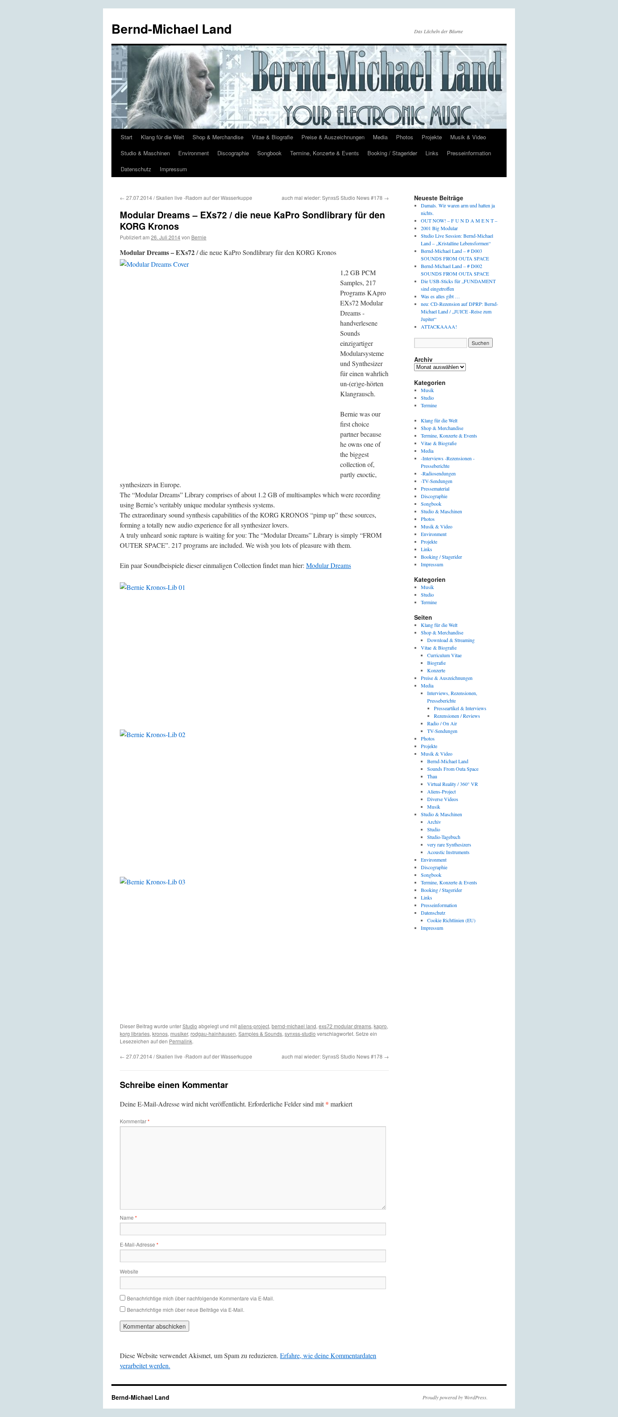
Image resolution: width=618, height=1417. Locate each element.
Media (380, 137)
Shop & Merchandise (218, 137)
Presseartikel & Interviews (460, 708)
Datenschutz (136, 169)
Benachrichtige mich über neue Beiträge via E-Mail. (185, 1309)
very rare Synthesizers (449, 844)
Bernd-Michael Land (171, 28)
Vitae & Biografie (272, 137)
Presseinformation (469, 153)
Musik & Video (468, 137)
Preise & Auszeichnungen (332, 137)
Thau (432, 776)
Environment (193, 153)
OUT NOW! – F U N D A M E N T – (459, 220)
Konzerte (436, 670)
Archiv (434, 821)
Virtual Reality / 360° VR (452, 783)
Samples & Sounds (260, 1033)
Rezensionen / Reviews (457, 715)
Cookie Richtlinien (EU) (451, 920)
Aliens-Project (441, 791)
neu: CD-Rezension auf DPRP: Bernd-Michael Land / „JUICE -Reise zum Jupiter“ (459, 311)
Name (128, 1217)
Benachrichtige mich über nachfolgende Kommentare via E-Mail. (200, 1298)
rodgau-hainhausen (213, 1033)
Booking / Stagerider (392, 153)
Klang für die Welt (162, 137)
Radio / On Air (442, 723)
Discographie (233, 153)
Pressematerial (435, 488)
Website (129, 1271)
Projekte (432, 137)
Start (126, 137)
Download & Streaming (451, 640)
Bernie (198, 237)
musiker (179, 1033)
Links (431, 153)
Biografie (436, 662)
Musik (427, 390)
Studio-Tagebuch (443, 836)
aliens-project (253, 1026)
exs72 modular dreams (345, 1026)
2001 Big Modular (439, 228)
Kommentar (135, 1121)
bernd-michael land (294, 1026)
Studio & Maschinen (145, 153)
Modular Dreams (328, 565)
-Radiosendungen (438, 473)
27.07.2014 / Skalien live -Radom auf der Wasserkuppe (186, 197)
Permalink (180, 1041)
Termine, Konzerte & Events (324, 153)
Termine (429, 405)
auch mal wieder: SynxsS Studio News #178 (335, 197)
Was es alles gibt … (440, 296)
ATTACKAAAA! (439, 326)
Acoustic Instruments (448, 852)
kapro (380, 1026)
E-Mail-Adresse (139, 1244)
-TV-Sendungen (436, 481)
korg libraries (135, 1033)
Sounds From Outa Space (452, 768)
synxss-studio (300, 1033)
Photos (404, 137)
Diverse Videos (442, 799)
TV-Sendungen (442, 730)
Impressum (173, 169)
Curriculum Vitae (444, 655)
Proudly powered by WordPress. (455, 1397)
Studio (189, 1026)
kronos (160, 1033)
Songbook (269, 153)
